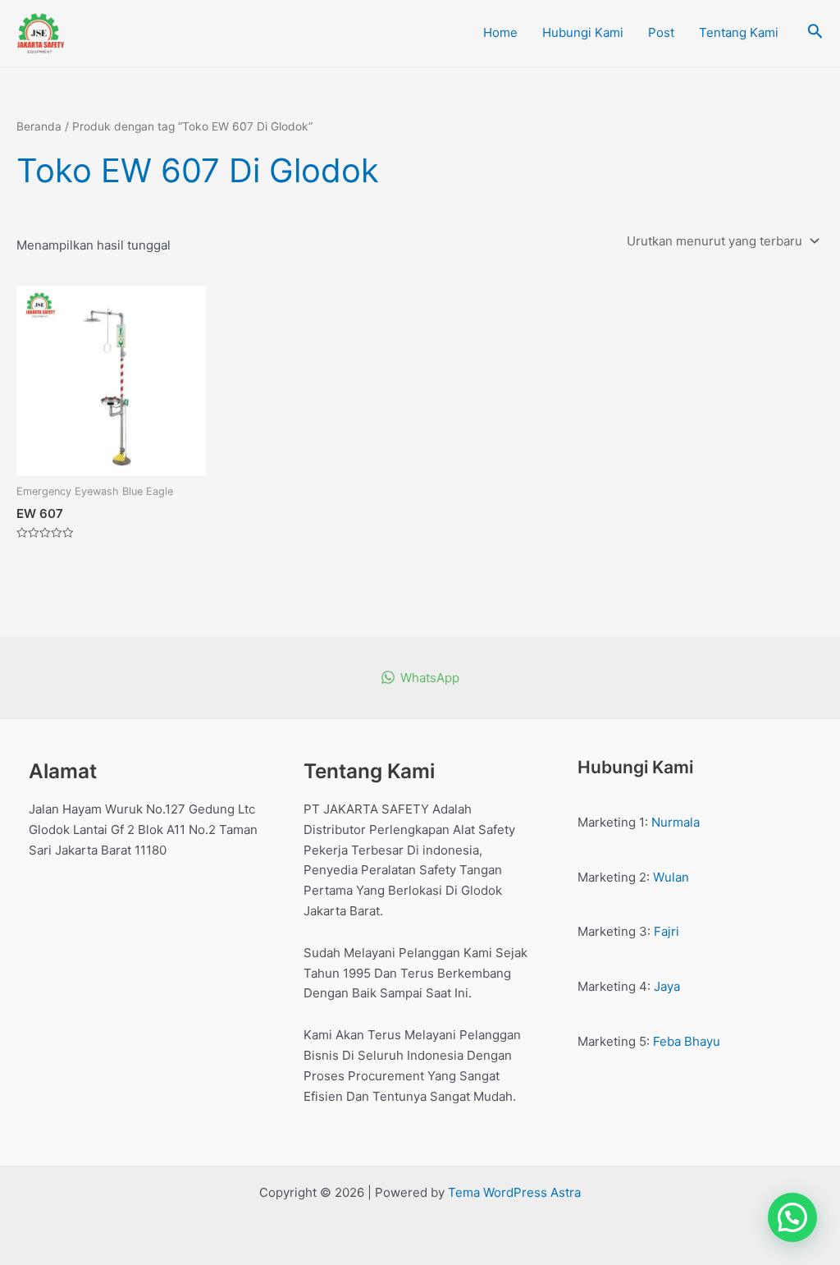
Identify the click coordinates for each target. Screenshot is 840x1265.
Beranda (39, 126)
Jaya (667, 986)
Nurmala (675, 822)
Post (661, 32)
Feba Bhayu (686, 1041)
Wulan (671, 877)
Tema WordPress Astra (514, 1192)
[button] (792, 1217)
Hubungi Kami (582, 32)
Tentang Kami (738, 32)
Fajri (666, 931)
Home (500, 32)
